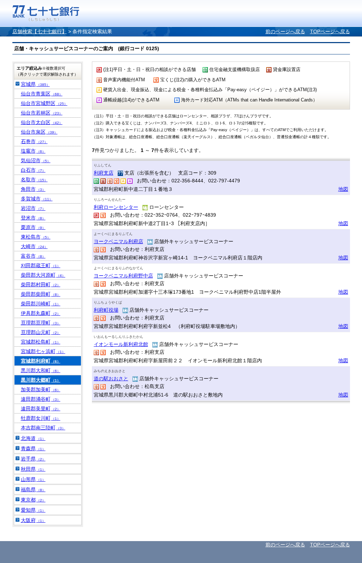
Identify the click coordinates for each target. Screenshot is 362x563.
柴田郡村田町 (40, 284)
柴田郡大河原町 (43, 275)
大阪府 (33, 520)
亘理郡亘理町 (40, 323)
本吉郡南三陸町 (43, 427)
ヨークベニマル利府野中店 (123, 275)
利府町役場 (106, 310)
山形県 (33, 479)
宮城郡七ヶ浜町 (43, 351)
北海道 (33, 438)
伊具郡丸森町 (40, 313)
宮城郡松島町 (40, 342)
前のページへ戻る (285, 31)
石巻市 (34, 141)
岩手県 (33, 459)
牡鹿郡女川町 (40, 418)
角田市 (33, 189)
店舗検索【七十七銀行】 (39, 31)
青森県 (33, 448)
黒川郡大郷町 (40, 380)
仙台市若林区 (42, 113)
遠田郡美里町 (40, 408)
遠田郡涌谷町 (40, 399)
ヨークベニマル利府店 (118, 241)
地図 (343, 189)
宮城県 (35, 84)
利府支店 (103, 173)
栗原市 (33, 227)
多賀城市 (37, 198)
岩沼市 (33, 208)
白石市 (33, 170)
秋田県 (33, 469)
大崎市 (34, 246)
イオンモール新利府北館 (121, 344)
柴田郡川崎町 (40, 303)
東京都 (33, 500)
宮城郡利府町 (40, 361)
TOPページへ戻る (330, 31)
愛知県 (33, 510)
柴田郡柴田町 (40, 294)
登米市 (33, 218)
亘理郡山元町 (40, 332)
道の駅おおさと (111, 378)
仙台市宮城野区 (44, 103)
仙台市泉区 (39, 132)
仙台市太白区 (42, 122)
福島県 (33, 489)
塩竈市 (33, 151)
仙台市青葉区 (42, 93)
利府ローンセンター (116, 207)
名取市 (34, 179)
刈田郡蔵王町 (40, 265)
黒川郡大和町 (40, 370)
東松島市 (36, 237)
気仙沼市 (36, 160)
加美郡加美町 (40, 389)
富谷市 (33, 256)
